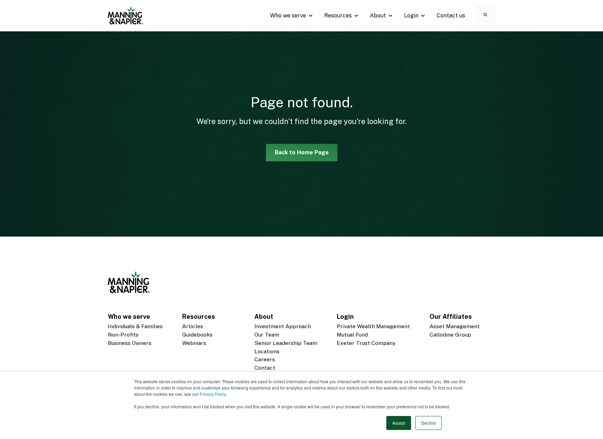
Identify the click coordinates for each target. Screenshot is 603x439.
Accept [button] (398, 423)
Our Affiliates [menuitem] (451, 316)
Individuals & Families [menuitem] (135, 326)
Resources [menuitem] (198, 316)
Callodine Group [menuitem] (450, 334)
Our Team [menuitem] (266, 334)
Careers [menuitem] (264, 359)
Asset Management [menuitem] (455, 326)
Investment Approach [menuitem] (282, 326)
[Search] (485, 14)
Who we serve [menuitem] (129, 316)
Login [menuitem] (345, 316)
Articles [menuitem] (192, 326)
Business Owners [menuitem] (129, 343)
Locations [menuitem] (267, 351)
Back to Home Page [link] (302, 152)
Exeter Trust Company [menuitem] (366, 343)
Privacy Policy (213, 394)
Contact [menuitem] (264, 367)
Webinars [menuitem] (194, 343)
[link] (125, 15)
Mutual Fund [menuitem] (352, 334)
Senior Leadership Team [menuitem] (285, 343)
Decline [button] (428, 423)
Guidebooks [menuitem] (197, 334)
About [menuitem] (263, 316)
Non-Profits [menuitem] (123, 334)
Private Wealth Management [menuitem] (373, 326)
